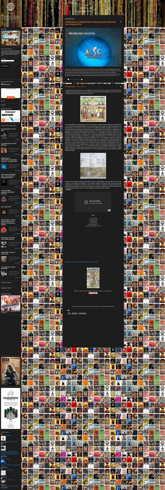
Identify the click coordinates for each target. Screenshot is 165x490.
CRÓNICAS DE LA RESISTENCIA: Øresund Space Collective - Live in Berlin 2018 (9, 160)
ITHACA (3, 476)
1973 (69, 313)
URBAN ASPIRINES (5, 458)
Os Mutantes (74, 313)
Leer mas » (17, 139)
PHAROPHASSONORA (6, 435)
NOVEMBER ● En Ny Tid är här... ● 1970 (10, 486)
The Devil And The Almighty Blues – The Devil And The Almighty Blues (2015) (8, 176)
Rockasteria (3, 445)
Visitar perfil (10, 21)
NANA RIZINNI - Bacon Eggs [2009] (9, 441)
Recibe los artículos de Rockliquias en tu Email (81, 262)
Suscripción (10, 97)
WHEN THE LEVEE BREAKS (7, 470)
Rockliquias (11, 13)
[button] (120, 22)
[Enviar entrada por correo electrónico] (81, 80)
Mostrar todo (4, 488)
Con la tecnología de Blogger (94, 404)
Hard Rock (83, 8)
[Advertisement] (93, 358)
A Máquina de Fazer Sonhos (7, 479)
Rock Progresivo (82, 313)
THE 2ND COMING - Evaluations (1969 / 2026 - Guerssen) (8, 192)
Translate (11, 62)
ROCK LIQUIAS (71, 3)
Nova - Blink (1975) (6, 207)
